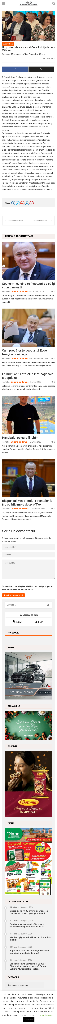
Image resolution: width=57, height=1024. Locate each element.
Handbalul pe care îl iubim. (20, 437)
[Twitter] (18, 203)
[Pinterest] (31, 203)
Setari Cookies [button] (46, 1015)
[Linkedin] (27, 203)
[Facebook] (13, 203)
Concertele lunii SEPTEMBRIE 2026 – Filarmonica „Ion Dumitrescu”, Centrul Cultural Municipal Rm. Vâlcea (28, 966)
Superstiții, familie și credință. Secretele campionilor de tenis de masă (29, 951)
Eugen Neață (8, 44)
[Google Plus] (22, 203)
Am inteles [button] (28, 1019)
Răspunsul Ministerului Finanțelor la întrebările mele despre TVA (27, 502)
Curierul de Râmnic (37, 54)
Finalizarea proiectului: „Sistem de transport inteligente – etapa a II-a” (27, 925)
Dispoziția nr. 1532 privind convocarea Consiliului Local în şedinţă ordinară (29, 912)
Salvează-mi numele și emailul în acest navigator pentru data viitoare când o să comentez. (27, 588)
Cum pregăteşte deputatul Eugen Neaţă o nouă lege (25, 352)
